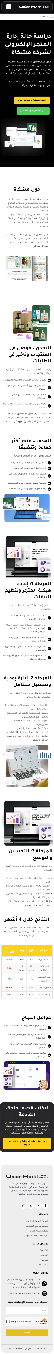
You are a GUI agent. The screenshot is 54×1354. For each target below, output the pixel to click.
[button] (8, 6)
